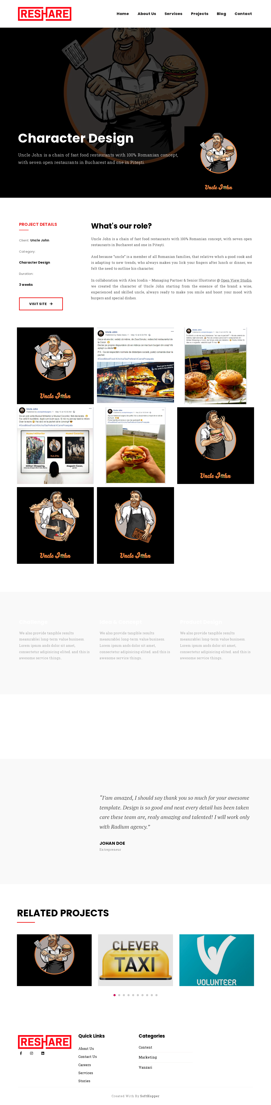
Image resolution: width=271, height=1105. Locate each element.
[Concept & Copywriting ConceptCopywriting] (216, 960)
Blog (221, 13)
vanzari (145, 1067)
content (145, 1047)
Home (123, 13)
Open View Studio (236, 280)
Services (173, 13)
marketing (148, 1057)
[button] (114, 995)
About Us (147, 13)
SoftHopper (150, 1096)
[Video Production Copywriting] (135, 960)
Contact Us (87, 1056)
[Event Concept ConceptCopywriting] (54, 960)
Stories (84, 1081)
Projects (199, 13)
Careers (84, 1065)
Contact (243, 13)
